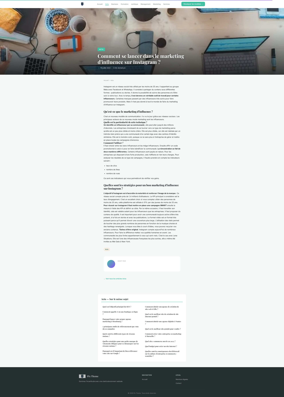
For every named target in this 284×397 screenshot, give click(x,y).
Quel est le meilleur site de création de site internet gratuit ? (161, 315)
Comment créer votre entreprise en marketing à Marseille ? (163, 335)
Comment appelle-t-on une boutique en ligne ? (120, 313)
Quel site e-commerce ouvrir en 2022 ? (160, 341)
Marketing (157, 4)
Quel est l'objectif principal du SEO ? (117, 307)
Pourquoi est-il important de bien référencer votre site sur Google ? (120, 352)
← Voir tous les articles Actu (115, 279)
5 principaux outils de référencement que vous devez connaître (121, 327)
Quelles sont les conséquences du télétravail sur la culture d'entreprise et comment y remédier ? (162, 353)
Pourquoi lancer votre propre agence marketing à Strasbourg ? (117, 320)
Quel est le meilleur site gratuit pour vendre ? (163, 329)
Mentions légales (182, 379)
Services (166, 4)
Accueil (100, 4)
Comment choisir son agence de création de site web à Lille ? (162, 308)
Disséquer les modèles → (193, 4)
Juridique (134, 4)
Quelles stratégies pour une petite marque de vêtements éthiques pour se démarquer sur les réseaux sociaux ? (121, 343)
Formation (124, 4)
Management (145, 4)
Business (114, 4)
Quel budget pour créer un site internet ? (161, 346)
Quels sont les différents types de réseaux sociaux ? (119, 335)
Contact (178, 383)
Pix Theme (92, 376)
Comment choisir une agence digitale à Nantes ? (163, 322)
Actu (107, 4)
